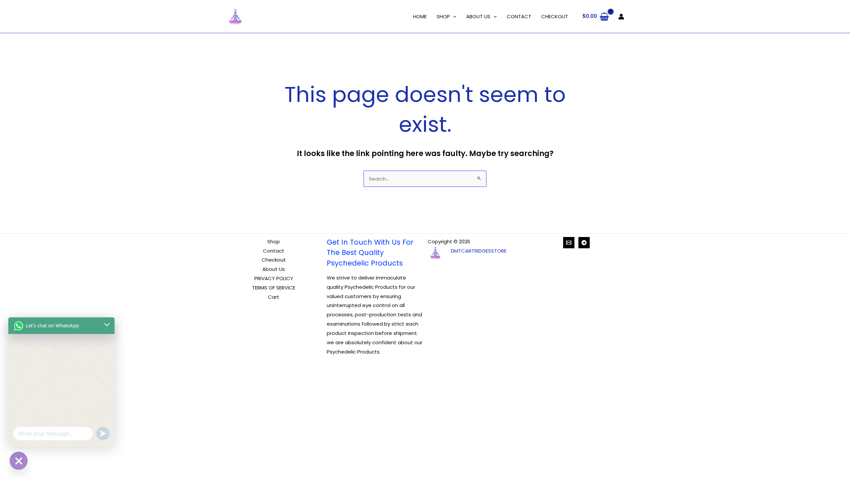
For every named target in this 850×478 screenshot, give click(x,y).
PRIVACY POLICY (273, 278)
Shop (273, 241)
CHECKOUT (554, 16)
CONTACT (519, 16)
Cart (273, 296)
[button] (453, 16)
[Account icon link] (621, 17)
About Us (273, 269)
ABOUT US (478, 16)
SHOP (443, 16)
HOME (420, 16)
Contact (273, 250)
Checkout (274, 259)
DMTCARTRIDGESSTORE (478, 250)
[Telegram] (584, 242)
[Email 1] (568, 242)
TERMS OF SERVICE (273, 287)
